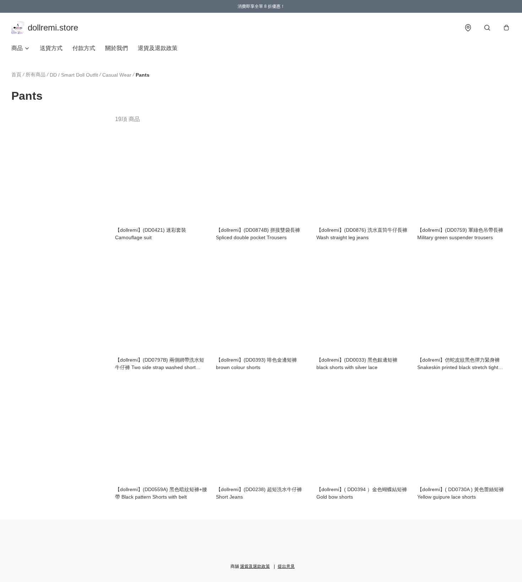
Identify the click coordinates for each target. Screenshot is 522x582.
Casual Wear (116, 75)
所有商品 (35, 74)
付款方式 (83, 48)
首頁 (16, 74)
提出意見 (286, 566)
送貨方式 (51, 48)
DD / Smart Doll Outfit (74, 75)
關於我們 (116, 48)
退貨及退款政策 (158, 48)
